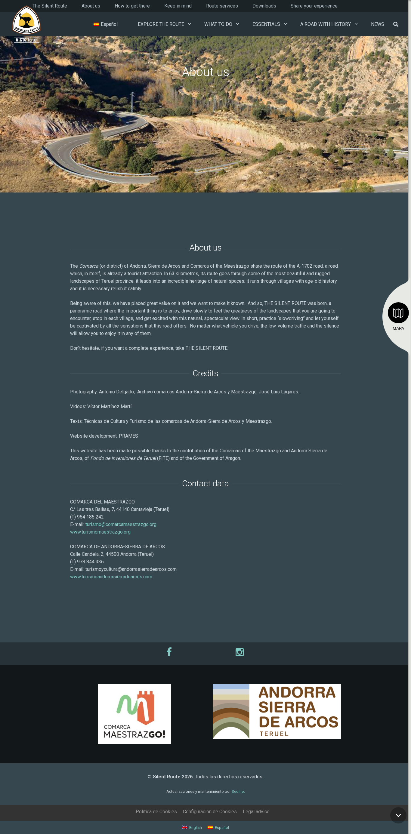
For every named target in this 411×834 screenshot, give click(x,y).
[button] (189, 24)
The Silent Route (49, 6)
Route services (222, 6)
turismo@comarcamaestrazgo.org (120, 524)
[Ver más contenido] (398, 815)
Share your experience (314, 6)
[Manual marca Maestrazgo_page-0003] (134, 714)
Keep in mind (178, 6)
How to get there (132, 6)
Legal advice (256, 811)
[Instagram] (241, 652)
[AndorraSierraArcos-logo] (277, 711)
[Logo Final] (26, 24)
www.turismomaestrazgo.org (100, 532)
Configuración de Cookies (210, 811)
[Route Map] (398, 312)
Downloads (264, 6)
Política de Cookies (156, 811)
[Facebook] (169, 652)
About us (91, 6)
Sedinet (238, 791)
